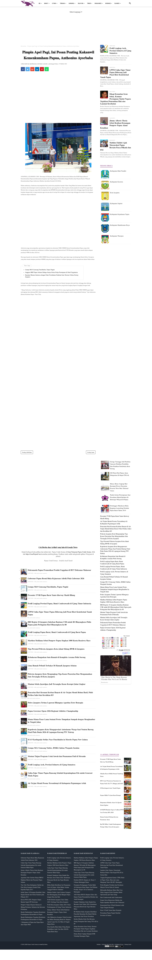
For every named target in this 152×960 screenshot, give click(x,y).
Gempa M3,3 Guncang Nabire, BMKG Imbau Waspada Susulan (53, 748)
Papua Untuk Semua (33, 944)
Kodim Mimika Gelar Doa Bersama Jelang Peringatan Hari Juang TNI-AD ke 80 (86, 921)
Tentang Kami (127, 944)
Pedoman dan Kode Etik (108, 944)
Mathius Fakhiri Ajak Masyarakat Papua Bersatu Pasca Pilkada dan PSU (115, 146)
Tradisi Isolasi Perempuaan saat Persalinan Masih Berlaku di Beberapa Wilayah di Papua (120, 497)
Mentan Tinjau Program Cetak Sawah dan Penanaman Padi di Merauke (57, 756)
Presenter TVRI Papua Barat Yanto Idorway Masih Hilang (51, 595)
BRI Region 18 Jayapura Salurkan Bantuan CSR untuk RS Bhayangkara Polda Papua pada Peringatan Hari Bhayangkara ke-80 (59, 623)
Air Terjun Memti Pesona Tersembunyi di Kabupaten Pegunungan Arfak (57, 783)
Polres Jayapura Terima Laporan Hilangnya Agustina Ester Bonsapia (55, 702)
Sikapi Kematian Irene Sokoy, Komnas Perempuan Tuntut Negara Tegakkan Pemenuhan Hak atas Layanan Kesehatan (115, 99)
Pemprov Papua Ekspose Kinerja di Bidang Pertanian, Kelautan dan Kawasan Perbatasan (33, 907)
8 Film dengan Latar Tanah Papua (110, 788)
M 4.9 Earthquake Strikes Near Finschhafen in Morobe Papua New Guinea (58, 739)
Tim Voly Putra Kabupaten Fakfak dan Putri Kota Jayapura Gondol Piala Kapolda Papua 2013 (32, 887)
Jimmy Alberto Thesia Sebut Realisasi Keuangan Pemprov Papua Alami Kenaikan (115, 124)
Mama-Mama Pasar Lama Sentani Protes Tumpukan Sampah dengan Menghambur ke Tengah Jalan (61, 720)
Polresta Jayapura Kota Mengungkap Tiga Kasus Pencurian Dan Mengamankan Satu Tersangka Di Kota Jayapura (60, 675)
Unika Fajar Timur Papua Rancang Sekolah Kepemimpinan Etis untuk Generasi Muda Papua (60, 774)
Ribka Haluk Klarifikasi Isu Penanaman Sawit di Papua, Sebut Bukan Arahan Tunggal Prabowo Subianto (58, 887)
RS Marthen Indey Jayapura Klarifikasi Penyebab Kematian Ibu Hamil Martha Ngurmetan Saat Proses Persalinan (85, 914)
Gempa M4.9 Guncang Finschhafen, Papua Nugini (40, 269)
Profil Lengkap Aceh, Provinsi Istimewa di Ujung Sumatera (51, 764)
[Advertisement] (76, 27)
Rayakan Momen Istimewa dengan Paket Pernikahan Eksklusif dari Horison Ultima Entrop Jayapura (51, 276)
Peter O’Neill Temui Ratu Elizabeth (110, 910)
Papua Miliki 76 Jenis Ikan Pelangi (110, 795)
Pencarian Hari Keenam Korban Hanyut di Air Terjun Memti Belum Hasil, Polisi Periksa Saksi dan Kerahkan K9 (60, 693)
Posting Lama (90, 452)
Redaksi (99, 944)
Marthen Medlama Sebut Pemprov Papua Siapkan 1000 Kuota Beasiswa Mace (59, 640)
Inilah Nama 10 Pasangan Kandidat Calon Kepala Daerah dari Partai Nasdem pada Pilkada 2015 (33, 894)
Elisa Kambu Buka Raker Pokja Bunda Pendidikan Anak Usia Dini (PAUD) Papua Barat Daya (58, 929)
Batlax (45, 944)
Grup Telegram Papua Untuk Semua (79, 552)
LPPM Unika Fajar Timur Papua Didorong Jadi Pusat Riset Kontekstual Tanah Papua (60, 613)
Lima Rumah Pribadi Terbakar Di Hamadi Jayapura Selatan (52, 665)
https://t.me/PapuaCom (33, 554)
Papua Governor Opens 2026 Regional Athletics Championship (53, 711)
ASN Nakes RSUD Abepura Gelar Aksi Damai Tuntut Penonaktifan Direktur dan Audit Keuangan (86, 897)
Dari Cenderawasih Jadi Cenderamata (111, 897)
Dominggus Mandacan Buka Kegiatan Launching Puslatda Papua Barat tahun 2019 (119, 508)
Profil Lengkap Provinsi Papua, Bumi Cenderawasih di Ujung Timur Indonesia (59, 603)
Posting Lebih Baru (27, 452)
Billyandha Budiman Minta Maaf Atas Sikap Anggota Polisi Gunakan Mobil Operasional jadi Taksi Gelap (111, 892)
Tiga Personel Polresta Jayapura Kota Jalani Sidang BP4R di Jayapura (56, 649)
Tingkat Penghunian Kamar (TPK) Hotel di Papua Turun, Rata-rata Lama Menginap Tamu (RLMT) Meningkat (112, 880)
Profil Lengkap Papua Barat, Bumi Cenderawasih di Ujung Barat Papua (57, 632)
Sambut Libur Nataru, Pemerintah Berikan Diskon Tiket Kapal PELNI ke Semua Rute (111, 872)
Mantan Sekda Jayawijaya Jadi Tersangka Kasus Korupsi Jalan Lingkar (56, 684)
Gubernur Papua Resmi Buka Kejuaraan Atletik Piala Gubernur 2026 (56, 578)
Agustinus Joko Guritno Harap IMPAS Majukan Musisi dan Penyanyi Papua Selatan (32, 880)
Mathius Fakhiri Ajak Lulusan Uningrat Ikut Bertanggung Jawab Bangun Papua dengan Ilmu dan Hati (58, 894)
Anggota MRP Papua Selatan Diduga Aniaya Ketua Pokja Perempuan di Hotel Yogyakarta (51, 272)
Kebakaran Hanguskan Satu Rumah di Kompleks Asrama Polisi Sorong (56, 657)
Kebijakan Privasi (119, 944)
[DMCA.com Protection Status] (110, 947)
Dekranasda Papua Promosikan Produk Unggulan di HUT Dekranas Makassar (59, 570)
